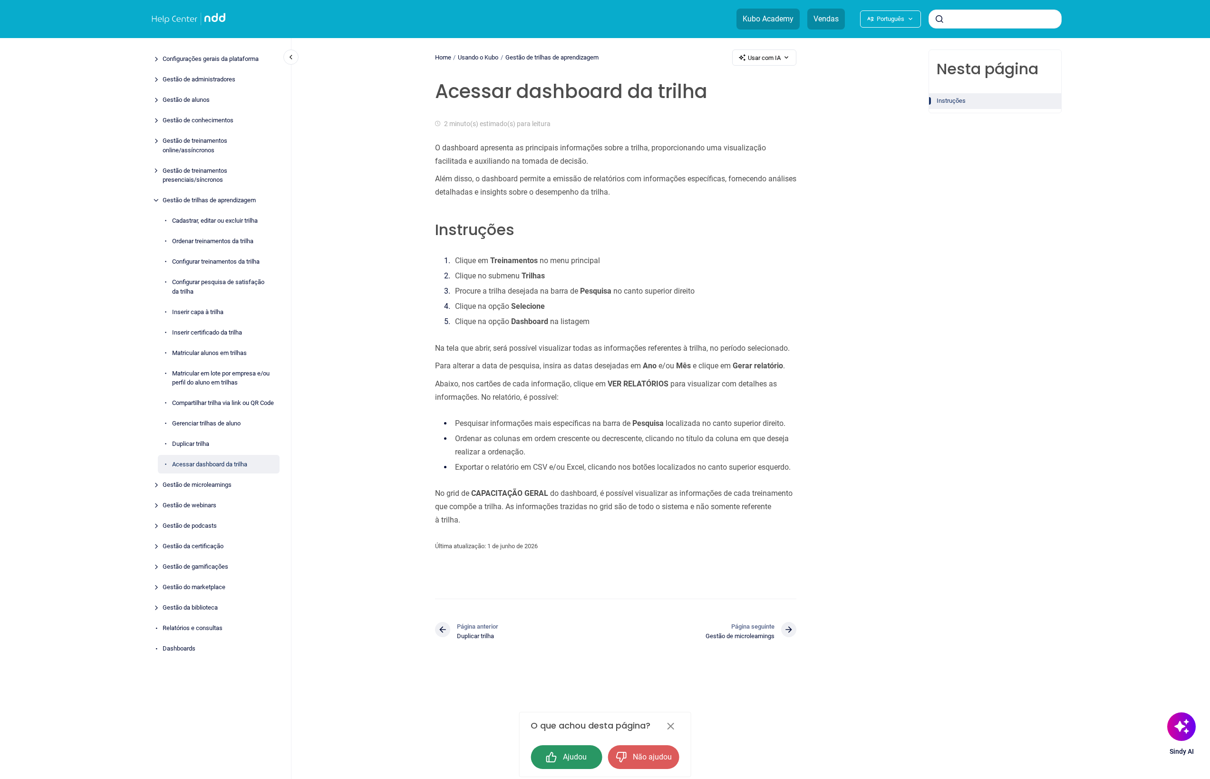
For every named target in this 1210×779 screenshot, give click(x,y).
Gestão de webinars (189, 505)
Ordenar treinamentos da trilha (212, 241)
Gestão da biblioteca (190, 607)
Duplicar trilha (190, 443)
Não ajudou (652, 756)
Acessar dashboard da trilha (209, 464)
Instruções (951, 100)
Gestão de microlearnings (197, 484)
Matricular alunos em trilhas (209, 352)
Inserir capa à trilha (197, 311)
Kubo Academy (768, 18)
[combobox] (995, 19)
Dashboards (179, 648)
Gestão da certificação (193, 546)
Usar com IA (764, 57)
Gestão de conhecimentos (198, 120)
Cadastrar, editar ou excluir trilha (215, 220)
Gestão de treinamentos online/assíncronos (195, 145)
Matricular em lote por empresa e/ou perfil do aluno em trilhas (221, 377)
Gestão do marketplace (194, 587)
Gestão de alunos (186, 99)
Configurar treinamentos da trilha (216, 261)
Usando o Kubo (478, 57)
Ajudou (575, 756)
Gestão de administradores (199, 79)
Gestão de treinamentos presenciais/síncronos (195, 175)
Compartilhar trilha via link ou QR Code (223, 402)
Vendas (826, 18)
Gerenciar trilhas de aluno (206, 423)
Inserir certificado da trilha (207, 331)
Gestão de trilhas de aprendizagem (209, 200)
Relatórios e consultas (193, 627)
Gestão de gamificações (195, 566)
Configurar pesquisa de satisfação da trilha (218, 286)
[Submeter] (939, 19)
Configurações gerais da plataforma (211, 58)
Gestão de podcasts (190, 525)
